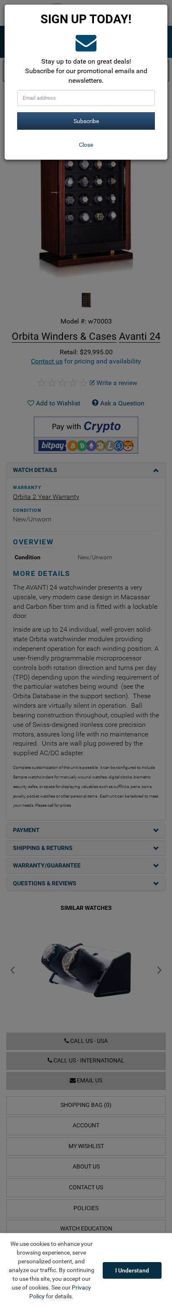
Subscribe (86, 121)
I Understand (132, 1270)
